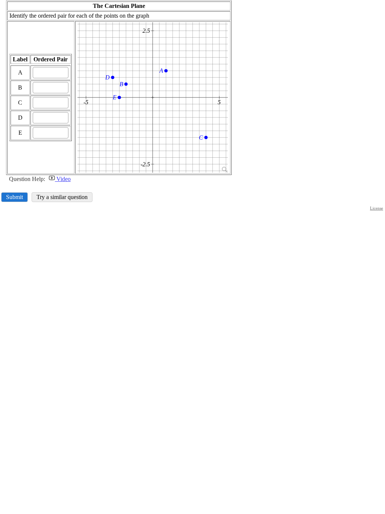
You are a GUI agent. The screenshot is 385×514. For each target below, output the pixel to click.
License (376, 208)
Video (63, 179)
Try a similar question (62, 197)
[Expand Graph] (224, 169)
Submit (14, 197)
